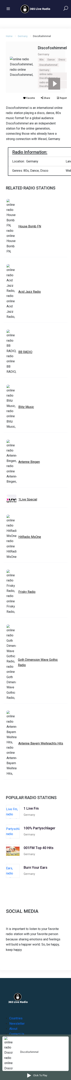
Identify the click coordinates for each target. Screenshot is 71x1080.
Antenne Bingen (29, 462)
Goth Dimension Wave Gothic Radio (38, 662)
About (13, 1029)
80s (41, 59)
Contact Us (16, 1034)
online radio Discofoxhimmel (48, 76)
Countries (15, 1018)
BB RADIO (25, 352)
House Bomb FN (29, 226)
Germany (23, 36)
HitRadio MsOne (29, 537)
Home (9, 36)
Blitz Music (26, 407)
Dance (51, 59)
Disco (62, 59)
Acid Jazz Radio (29, 292)
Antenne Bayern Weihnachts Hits (40, 743)
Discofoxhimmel (48, 65)
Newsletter (17, 1023)
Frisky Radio (27, 592)
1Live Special (27, 499)
